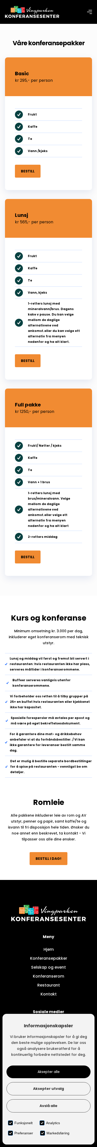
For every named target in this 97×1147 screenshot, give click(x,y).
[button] (89, 12)
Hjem (49, 949)
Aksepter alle (49, 1071)
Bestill (28, 171)
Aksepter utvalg (48, 1088)
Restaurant (48, 985)
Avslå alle (48, 1105)
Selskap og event (48, 967)
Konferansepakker (48, 958)
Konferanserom (48, 976)
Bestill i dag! (48, 858)
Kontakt (49, 994)
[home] (32, 12)
